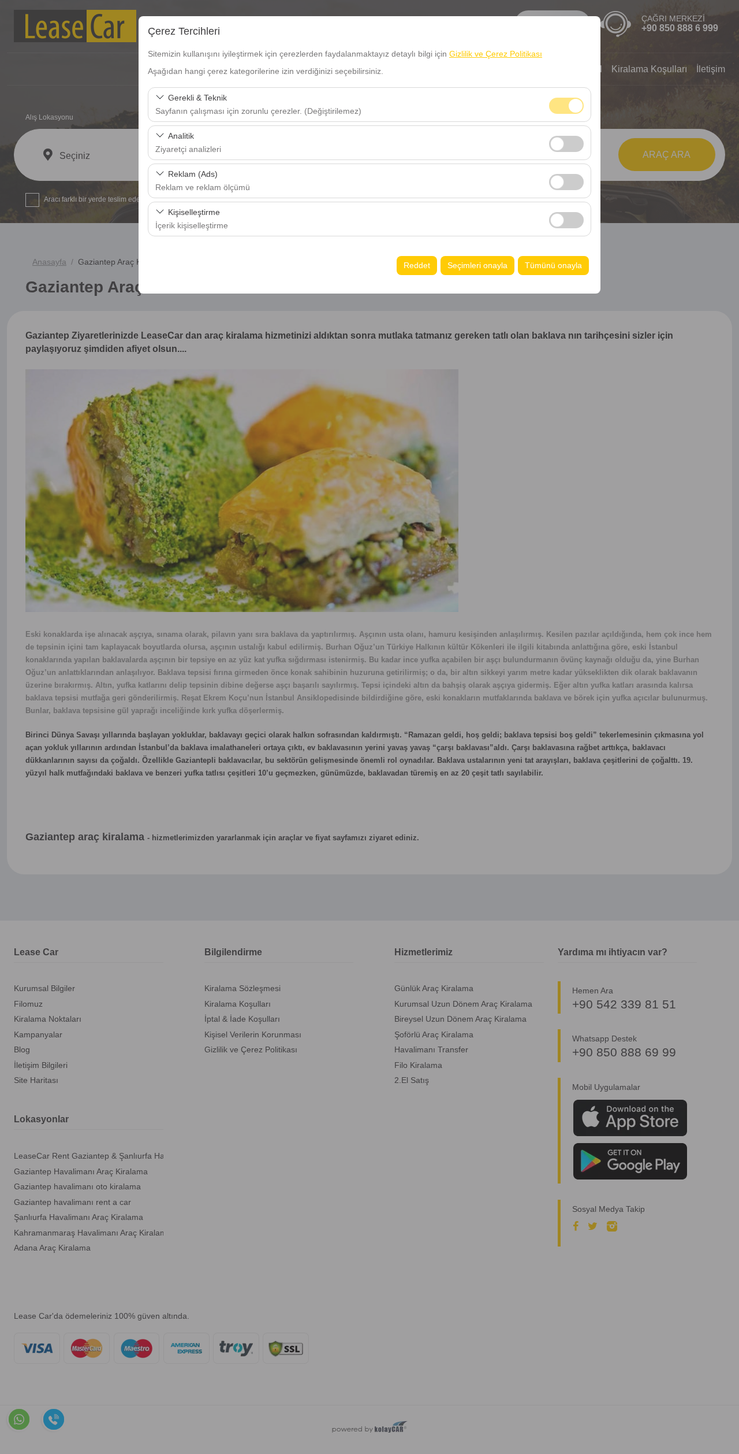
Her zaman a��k (566, 106)
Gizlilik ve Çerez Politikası (495, 53)
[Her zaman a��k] (566, 104)
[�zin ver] (566, 142)
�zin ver (566, 144)
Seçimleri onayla (477, 265)
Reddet (417, 265)
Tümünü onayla (553, 265)
